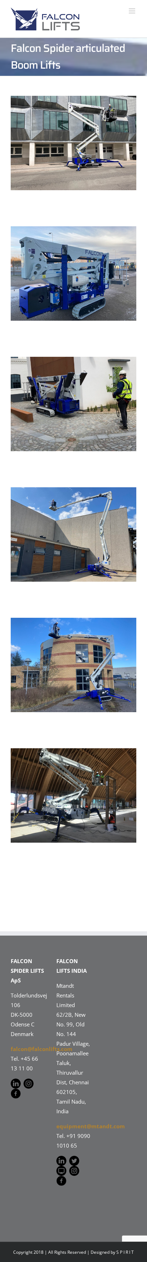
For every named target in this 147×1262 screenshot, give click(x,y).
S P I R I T (125, 1252)
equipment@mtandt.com (90, 1126)
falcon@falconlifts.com (41, 1049)
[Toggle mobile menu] (132, 11)
